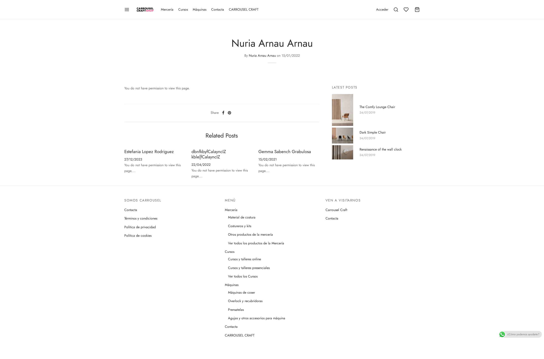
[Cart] (417, 9)
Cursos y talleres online (244, 259)
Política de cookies (138, 235)
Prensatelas (236, 309)
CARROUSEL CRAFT (243, 9)
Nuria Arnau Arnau (262, 55)
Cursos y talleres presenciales (249, 267)
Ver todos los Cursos (243, 276)
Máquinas (199, 9)
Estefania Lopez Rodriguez (149, 151)
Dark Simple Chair (373, 132)
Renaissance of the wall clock (381, 149)
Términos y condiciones (140, 218)
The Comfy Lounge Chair (377, 106)
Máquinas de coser (241, 292)
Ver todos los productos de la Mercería (256, 243)
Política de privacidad (140, 227)
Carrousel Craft (336, 209)
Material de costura (241, 217)
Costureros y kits (239, 226)
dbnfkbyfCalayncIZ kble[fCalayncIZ (208, 154)
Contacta (217, 9)
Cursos (183, 9)
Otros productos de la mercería (250, 234)
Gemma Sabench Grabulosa (284, 151)
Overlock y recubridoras (245, 300)
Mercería (167, 9)
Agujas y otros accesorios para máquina (256, 318)
